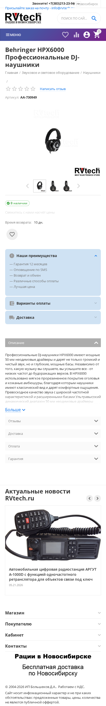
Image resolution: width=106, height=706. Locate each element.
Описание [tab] (16, 342)
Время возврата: (18, 222)
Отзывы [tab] (14, 421)
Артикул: (12, 97)
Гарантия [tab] (15, 458)
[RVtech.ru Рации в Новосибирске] (23, 18)
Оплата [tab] (14, 446)
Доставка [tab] (15, 433)
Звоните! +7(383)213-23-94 (53, 4)
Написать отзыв (53, 88)
